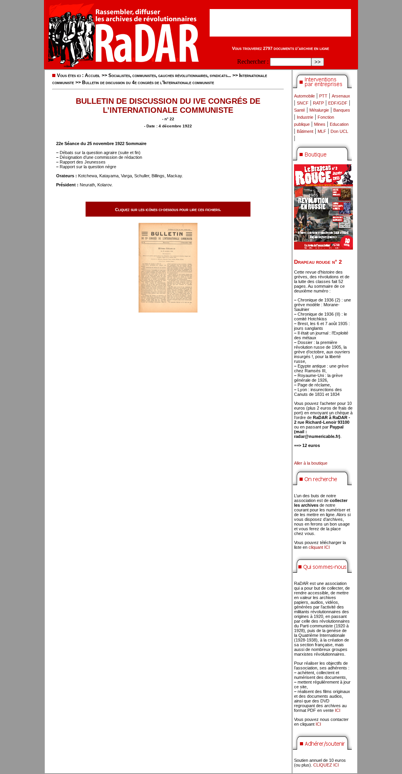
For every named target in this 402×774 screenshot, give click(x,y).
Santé (299, 110)
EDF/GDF (337, 103)
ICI (337, 710)
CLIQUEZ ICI (326, 765)
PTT (323, 96)
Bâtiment (305, 131)
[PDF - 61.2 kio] (168, 310)
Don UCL (339, 131)
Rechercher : (253, 61)
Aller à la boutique (310, 463)
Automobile (304, 96)
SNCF (303, 103)
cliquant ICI (319, 547)
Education (339, 124)
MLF (322, 131)
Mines (319, 124)
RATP (318, 103)
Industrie (305, 117)
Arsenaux (341, 96)
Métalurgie (319, 110)
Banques (341, 110)
